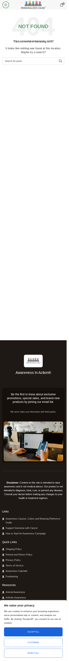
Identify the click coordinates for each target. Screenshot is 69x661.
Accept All (33, 632)
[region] (33, 630)
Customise (33, 642)
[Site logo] (33, 4)
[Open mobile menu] (6, 5)
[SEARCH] (60, 61)
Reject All (33, 653)
